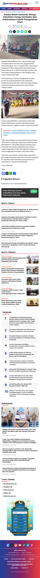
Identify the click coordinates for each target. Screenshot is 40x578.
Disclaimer (14, 568)
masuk (11, 183)
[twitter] (12, 546)
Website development (27, 554)
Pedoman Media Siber (12, 554)
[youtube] (20, 546)
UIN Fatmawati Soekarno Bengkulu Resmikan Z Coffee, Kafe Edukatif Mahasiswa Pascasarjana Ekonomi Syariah (19, 469)
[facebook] (8, 546)
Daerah (24, 8)
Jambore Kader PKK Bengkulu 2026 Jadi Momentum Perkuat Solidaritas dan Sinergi (13, 259)
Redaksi (29, 552)
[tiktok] (24, 546)
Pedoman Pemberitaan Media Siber (19, 561)
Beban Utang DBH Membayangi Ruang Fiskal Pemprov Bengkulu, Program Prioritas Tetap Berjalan (12, 270)
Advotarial (8, 12)
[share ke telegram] (22, 32)
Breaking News (10, 484)
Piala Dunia (9, 490)
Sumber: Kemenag (20, 534)
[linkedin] (28, 546)
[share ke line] (26, 32)
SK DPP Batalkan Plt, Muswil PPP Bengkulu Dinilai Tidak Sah (20, 385)
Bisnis (10, 8)
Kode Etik (24, 568)
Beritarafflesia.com (14, 552)
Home (3, 8)
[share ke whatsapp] (18, 32)
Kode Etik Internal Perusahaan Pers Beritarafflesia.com (20, 564)
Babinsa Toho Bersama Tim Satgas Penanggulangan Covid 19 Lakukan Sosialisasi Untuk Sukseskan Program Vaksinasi (22, 393)
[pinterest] (32, 546)
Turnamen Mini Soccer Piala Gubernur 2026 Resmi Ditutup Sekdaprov (11, 281)
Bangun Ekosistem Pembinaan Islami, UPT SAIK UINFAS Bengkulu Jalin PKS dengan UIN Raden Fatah (19, 431)
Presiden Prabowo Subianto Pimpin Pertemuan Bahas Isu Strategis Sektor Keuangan (22, 337)
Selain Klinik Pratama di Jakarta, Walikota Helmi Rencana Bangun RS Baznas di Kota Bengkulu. (21, 354)
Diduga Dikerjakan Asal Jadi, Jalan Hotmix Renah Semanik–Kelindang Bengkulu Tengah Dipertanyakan (21, 377)
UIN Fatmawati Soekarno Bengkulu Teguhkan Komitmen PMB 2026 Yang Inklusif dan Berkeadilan (18, 460)
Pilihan (7, 493)
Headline (17, 8)
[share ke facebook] (11, 32)
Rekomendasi (10, 496)
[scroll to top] (37, 567)
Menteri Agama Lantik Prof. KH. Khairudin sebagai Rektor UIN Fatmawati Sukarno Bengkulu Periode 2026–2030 (19, 450)
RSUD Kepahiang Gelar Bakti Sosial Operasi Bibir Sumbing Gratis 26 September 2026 (11, 302)
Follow (33, 191)
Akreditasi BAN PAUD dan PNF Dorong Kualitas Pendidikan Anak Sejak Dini (22, 330)
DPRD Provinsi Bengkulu (18, 12)
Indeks (23, 552)
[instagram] (16, 546)
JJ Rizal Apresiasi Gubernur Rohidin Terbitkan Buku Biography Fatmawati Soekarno (22, 362)
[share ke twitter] (15, 32)
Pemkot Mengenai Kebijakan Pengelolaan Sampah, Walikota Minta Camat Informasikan (22, 346)
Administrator (16, 26)
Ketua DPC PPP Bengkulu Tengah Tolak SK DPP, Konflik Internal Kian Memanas (22, 370)
